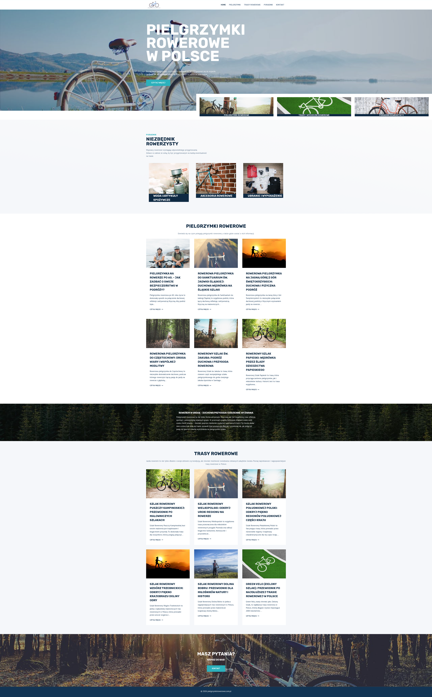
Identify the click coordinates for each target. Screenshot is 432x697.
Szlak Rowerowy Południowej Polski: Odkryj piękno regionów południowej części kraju (263, 512)
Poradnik (268, 5)
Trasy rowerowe (252, 5)
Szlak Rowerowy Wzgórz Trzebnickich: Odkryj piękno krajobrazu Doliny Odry (166, 592)
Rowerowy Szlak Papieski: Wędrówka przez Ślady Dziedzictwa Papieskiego (261, 361)
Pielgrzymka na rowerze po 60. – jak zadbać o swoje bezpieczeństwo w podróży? (165, 281)
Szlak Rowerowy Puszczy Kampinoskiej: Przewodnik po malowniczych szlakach (167, 512)
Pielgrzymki (235, 5)
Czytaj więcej (156, 309)
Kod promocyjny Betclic (219, 426)
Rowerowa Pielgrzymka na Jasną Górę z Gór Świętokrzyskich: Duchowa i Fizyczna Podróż (264, 281)
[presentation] (168, 253)
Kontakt (280, 5)
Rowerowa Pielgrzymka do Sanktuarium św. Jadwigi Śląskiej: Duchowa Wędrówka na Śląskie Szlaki (216, 281)
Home (223, 5)
